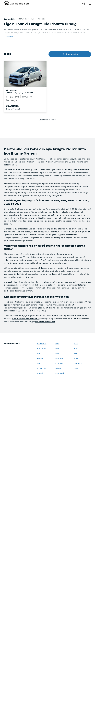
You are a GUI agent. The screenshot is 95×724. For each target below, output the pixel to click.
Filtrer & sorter (71, 54)
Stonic (58, 368)
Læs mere (8, 36)
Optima (59, 363)
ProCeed (59, 373)
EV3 (57, 348)
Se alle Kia (41, 343)
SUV (76, 343)
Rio (38, 363)
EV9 (57, 353)
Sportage (41, 368)
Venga (77, 368)
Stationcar (42, 348)
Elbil (57, 343)
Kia (33, 18)
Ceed (76, 358)
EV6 (38, 353)
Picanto (59, 358)
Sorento (78, 363)
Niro (76, 353)
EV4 (76, 348)
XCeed (40, 373)
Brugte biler (9, 19)
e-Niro (40, 358)
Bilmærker (23, 18)
